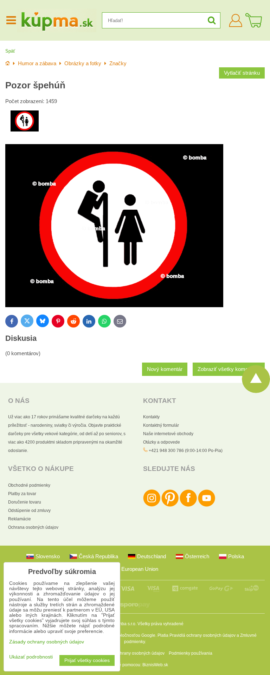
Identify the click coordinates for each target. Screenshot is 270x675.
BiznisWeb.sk (155, 664)
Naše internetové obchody (168, 433)
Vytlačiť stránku (242, 73)
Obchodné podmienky (29, 485)
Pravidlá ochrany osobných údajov (202, 635)
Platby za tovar (22, 493)
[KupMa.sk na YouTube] (206, 505)
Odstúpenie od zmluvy (29, 510)
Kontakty (151, 416)
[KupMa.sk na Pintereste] (170, 505)
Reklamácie (19, 519)
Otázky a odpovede (161, 442)
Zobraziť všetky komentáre (229, 369)
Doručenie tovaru (24, 502)
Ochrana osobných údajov (33, 527)
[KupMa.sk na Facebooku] (188, 505)
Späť (10, 51)
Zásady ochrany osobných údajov (132, 653)
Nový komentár (164, 369)
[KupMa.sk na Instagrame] (151, 505)
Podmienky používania (190, 653)
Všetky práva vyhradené (160, 623)
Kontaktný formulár (161, 425)
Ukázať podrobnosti (31, 657)
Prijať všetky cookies (87, 660)
